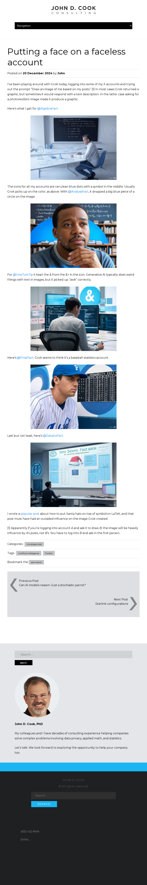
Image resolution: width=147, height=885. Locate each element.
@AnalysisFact (78, 191)
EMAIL (25, 839)
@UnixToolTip (23, 274)
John (61, 73)
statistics (115, 738)
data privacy (72, 738)
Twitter (49, 553)
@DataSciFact (53, 435)
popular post (30, 513)
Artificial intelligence (28, 553)
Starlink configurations (111, 603)
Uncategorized (34, 544)
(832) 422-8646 (30, 831)
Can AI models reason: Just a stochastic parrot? (52, 585)
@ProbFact (25, 357)
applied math (92, 738)
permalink (36, 562)
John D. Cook (73, 780)
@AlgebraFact (47, 108)
